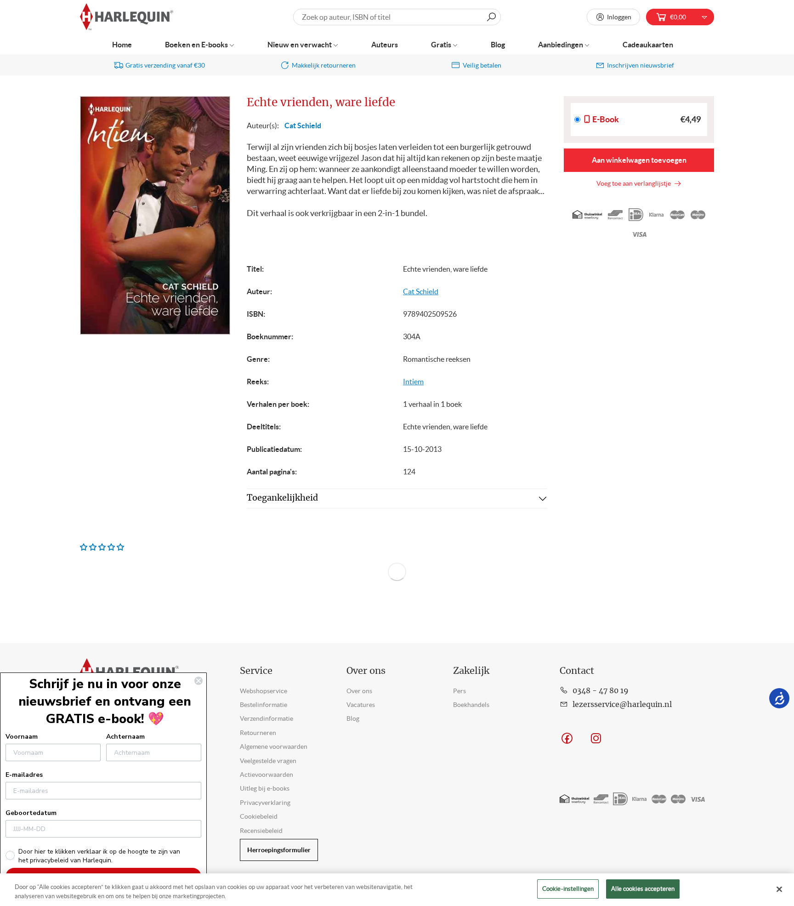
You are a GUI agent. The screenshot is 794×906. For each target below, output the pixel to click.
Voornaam (22, 736)
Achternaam (125, 736)
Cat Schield (302, 125)
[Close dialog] (198, 680)
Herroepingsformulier (279, 850)
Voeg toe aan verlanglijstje (635, 183)
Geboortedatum (31, 813)
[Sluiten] (779, 889)
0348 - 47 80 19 (601, 691)
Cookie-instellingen (568, 888)
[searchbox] (397, 17)
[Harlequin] (126, 17)
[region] (397, 889)
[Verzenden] (491, 17)
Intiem (413, 381)
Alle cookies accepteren (643, 888)
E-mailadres (24, 774)
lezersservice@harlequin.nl (622, 704)
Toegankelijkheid (282, 498)
